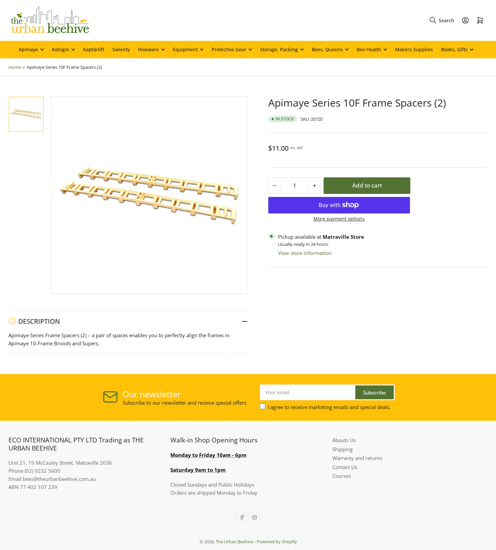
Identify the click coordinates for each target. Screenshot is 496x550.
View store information (304, 252)
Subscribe (374, 392)
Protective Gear (229, 49)
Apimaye (28, 49)
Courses (341, 475)
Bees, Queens (327, 49)
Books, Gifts (454, 49)
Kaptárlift (93, 49)
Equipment (185, 49)
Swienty (121, 49)
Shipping (342, 449)
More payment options (339, 218)
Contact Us (344, 467)
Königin (60, 49)
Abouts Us (344, 440)
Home (14, 67)
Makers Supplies (414, 49)
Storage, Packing (279, 49)
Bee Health (369, 49)
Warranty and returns (357, 458)
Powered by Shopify (277, 542)
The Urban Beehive (234, 542)
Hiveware (148, 49)
